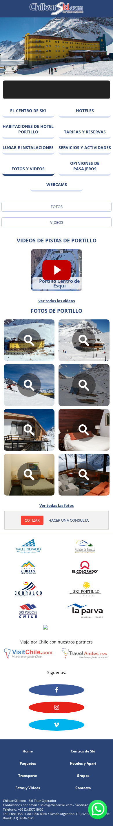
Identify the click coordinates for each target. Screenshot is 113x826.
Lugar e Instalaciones (28, 147)
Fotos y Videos (28, 168)
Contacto (83, 788)
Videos (56, 222)
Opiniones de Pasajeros (84, 165)
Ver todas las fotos (56, 505)
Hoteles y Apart (83, 763)
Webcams (56, 184)
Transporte (27, 775)
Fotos (57, 206)
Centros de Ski (83, 751)
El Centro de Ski (28, 110)
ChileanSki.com (56, 8)
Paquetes (28, 763)
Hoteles (85, 110)
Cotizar (32, 520)
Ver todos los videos (56, 300)
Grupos (83, 775)
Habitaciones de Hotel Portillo (28, 129)
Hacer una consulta (68, 520)
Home (28, 751)
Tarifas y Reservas (85, 132)
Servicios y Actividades (85, 147)
